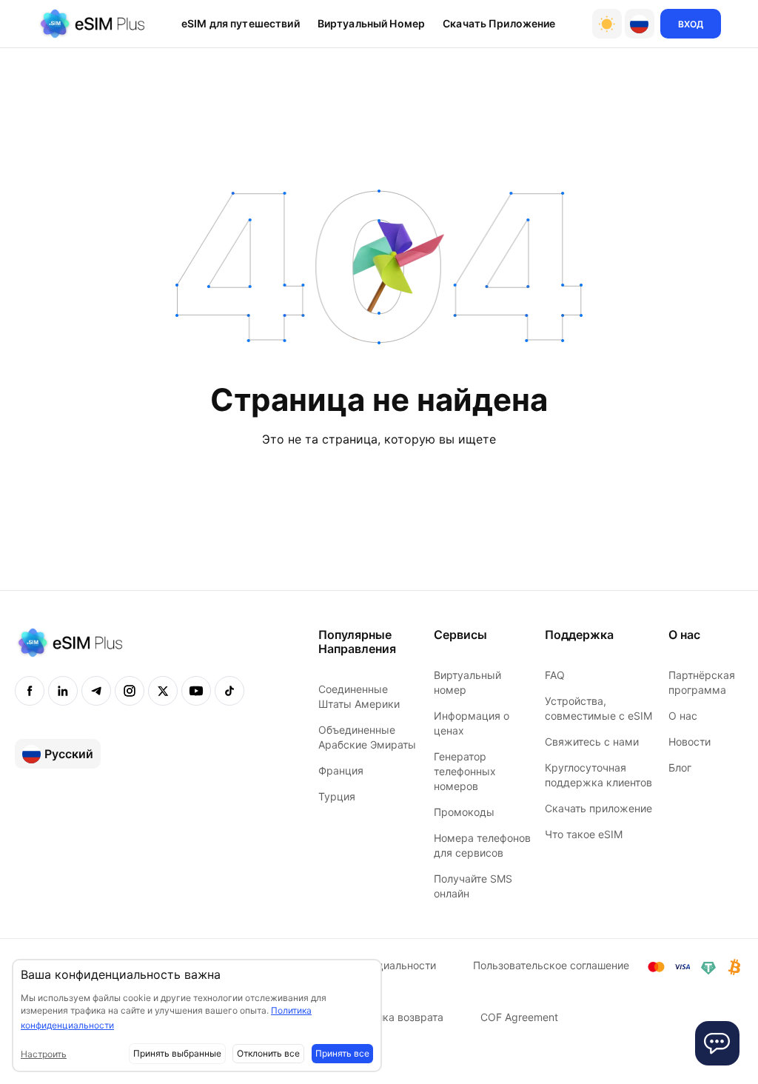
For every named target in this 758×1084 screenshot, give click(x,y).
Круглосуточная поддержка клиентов (598, 775)
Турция (336, 796)
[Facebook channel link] (29, 691)
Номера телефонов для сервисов (482, 845)
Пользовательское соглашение (551, 965)
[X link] (163, 691)
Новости (689, 741)
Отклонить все (268, 1053)
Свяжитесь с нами (592, 741)
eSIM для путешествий (240, 23)
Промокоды (464, 812)
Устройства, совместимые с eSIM (598, 708)
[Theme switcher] (607, 24)
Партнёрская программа (701, 682)
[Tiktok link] (229, 691)
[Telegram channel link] (96, 691)
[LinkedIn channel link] (63, 691)
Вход (690, 24)
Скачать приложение (499, 23)
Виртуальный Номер (371, 23)
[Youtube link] (196, 691)
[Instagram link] (129, 691)
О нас (682, 715)
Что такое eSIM (584, 834)
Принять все (342, 1053)
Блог (679, 767)
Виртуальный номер (467, 682)
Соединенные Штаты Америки (359, 696)
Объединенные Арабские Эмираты (367, 737)
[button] (639, 24)
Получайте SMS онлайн (473, 886)
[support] (717, 1043)
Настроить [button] (44, 1054)
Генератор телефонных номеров (465, 771)
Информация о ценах (471, 723)
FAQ (555, 675)
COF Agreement (519, 1017)
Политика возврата (395, 1017)
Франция (340, 770)
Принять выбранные (177, 1053)
